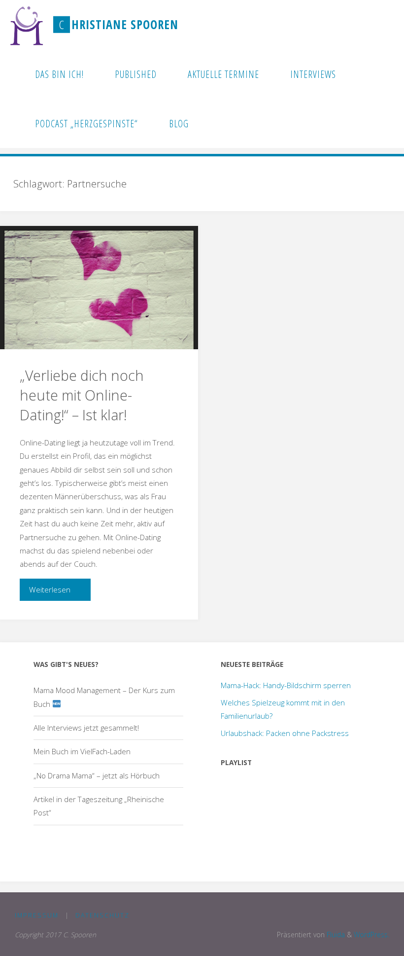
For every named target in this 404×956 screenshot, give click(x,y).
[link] (216, 123)
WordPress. (371, 934)
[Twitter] (373, 25)
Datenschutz (102, 915)
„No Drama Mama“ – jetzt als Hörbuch (97, 775)
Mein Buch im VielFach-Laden (82, 751)
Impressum (37, 915)
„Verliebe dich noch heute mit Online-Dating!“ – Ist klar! (82, 395)
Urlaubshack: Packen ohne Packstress (285, 733)
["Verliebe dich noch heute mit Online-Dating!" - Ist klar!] (99, 287)
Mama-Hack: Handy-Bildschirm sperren (286, 685)
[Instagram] (388, 25)
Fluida (335, 934)
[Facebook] (358, 25)
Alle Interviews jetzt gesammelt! (86, 728)
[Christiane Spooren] (27, 25)
